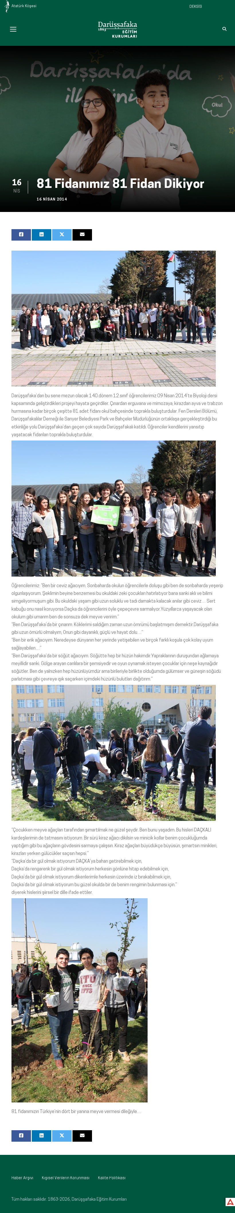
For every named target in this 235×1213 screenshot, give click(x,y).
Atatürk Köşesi (23, 6)
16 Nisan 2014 (52, 199)
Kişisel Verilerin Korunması (65, 1178)
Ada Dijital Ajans (229, 1201)
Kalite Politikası (112, 1178)
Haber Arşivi (22, 1178)
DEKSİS (195, 7)
